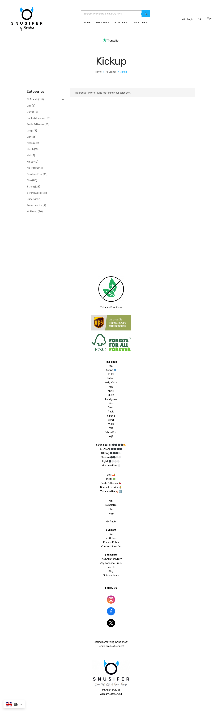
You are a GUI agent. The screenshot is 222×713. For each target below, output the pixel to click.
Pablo (111, 411)
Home (98, 71)
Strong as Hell (34, 192)
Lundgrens (111, 399)
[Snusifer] (27, 18)
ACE (111, 366)
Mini (29, 155)
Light (30, 136)
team (116, 575)
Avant (109, 370)
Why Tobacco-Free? (111, 563)
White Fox (111, 432)
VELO (111, 424)
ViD (111, 428)
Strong (31, 186)
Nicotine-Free (34, 174)
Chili (29, 105)
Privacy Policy (111, 542)
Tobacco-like (34, 205)
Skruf (111, 419)
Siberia (111, 415)
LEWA (111, 395)
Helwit (111, 378)
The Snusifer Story (111, 559)
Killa (111, 386)
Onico (111, 407)
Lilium (111, 403)
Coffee (30, 112)
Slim (29, 180)
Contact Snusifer (111, 546)
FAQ (111, 534)
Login (190, 19)
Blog (111, 571)
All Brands (111, 71)
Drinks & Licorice (36, 118)
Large (30, 130)
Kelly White (111, 382)
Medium (31, 143)
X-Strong (32, 211)
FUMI (111, 374)
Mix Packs (32, 168)
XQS (111, 436)
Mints (30, 161)
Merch (30, 149)
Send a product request (111, 646)
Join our (108, 575)
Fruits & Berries (35, 124)
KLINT (111, 390)
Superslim (32, 199)
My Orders (111, 538)
